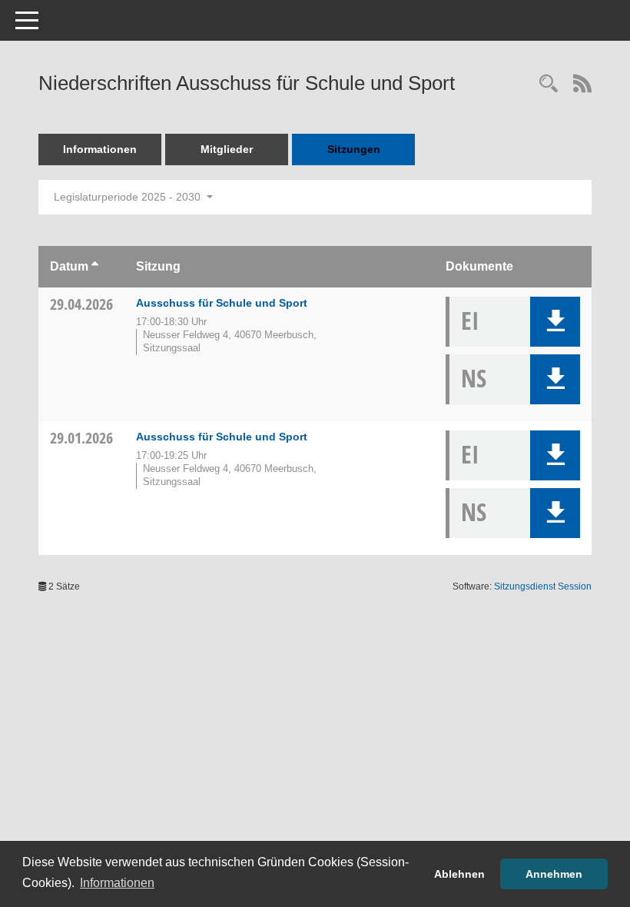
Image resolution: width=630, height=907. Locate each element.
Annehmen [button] (554, 874)
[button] (555, 322)
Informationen (100, 149)
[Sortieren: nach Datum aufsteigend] (94, 266)
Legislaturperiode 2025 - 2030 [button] (129, 197)
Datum (69, 266)
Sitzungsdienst (543, 586)
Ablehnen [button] (459, 874)
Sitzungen (353, 149)
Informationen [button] (117, 882)
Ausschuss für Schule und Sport (221, 303)
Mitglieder (227, 149)
